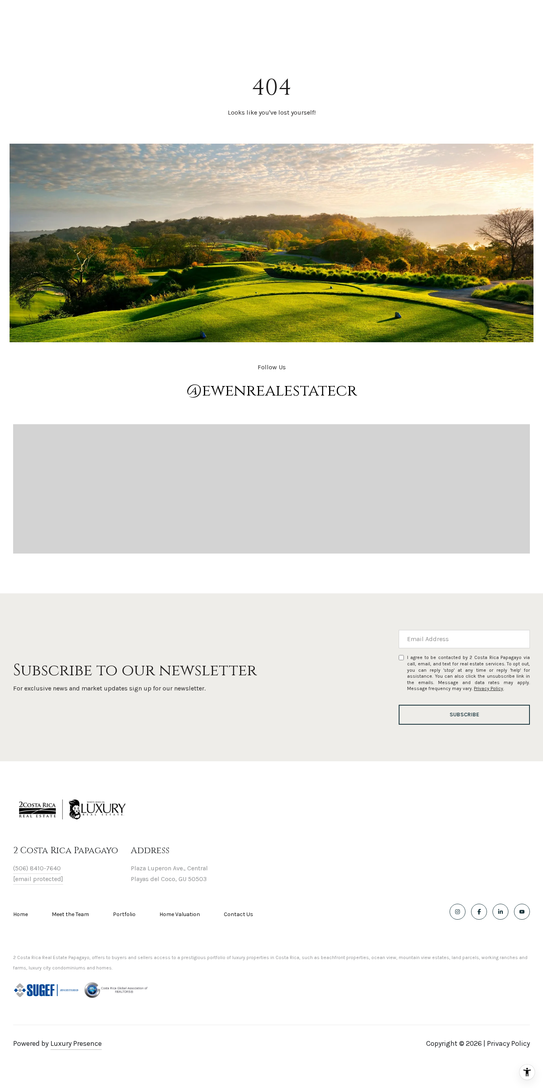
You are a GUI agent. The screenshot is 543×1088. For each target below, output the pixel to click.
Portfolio (124, 914)
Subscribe (464, 714)
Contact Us (238, 914)
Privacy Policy (488, 688)
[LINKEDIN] (500, 912)
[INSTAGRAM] (457, 912)
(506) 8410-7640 (37, 868)
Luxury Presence (76, 1043)
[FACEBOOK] (479, 912)
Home (20, 914)
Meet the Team (70, 914)
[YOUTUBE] (522, 912)
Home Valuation (179, 914)
